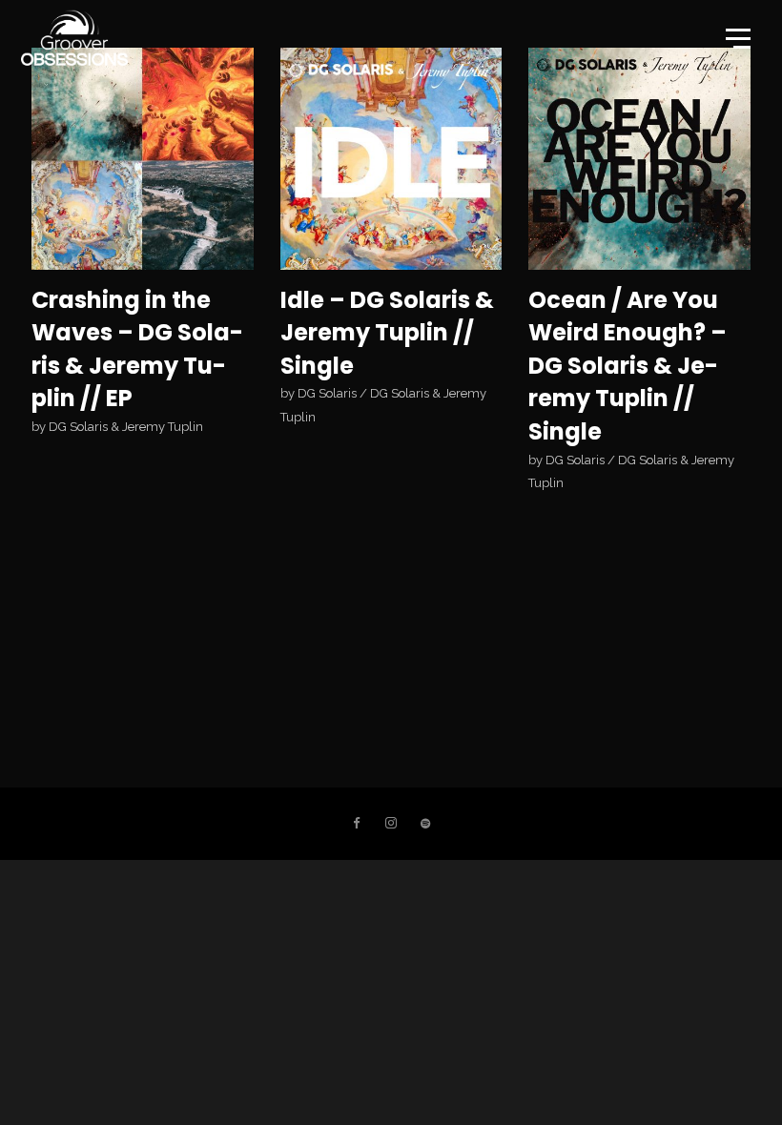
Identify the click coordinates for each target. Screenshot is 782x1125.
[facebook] (356, 823)
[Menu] (736, 37)
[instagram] (391, 823)
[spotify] (425, 823)
